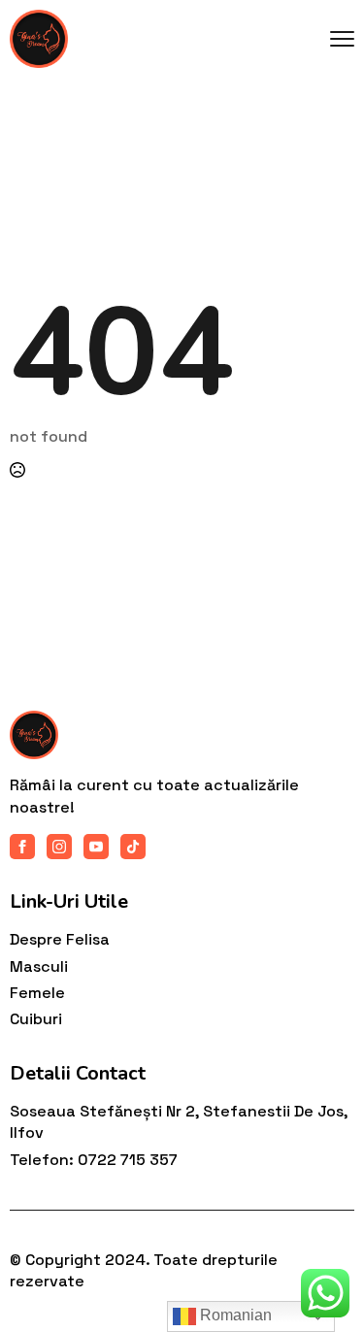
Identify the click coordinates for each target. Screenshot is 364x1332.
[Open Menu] (342, 39)
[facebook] (22, 846)
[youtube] (96, 846)
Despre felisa (60, 939)
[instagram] (59, 846)
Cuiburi (36, 1019)
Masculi (39, 966)
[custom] (133, 846)
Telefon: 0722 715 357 (94, 1159)
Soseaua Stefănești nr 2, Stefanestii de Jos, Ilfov (178, 1122)
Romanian (234, 1315)
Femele (37, 992)
